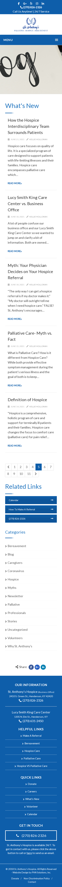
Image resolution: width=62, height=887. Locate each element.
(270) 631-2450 (32, 721)
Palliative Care (32, 758)
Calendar (13, 500)
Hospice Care (32, 750)
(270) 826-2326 (32, 7)
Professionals (17, 613)
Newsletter (15, 596)
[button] (27, 40)
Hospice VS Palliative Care (32, 765)
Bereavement (17, 546)
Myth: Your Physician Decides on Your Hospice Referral (30, 271)
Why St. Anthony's (20, 646)
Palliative (14, 604)
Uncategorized (18, 629)
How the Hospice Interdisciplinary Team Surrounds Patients (28, 126)
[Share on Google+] (37, 667)
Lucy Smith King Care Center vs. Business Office (27, 203)
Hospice (13, 579)
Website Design (20, 872)
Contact (32, 881)
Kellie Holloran (38, 139)
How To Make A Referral (22, 509)
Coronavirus (16, 571)
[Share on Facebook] (31, 667)
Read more (14, 183)
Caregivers (15, 563)
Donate (32, 783)
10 (21, 474)
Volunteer (32, 806)
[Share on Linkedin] (43, 667)
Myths (12, 588)
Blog (11, 554)
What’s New (32, 798)
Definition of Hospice (27, 399)
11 (28, 474)
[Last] (36, 473)
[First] (8, 467)
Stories (12, 621)
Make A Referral (32, 735)
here (29, 852)
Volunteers (15, 638)
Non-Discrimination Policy (37, 878)
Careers (32, 791)
